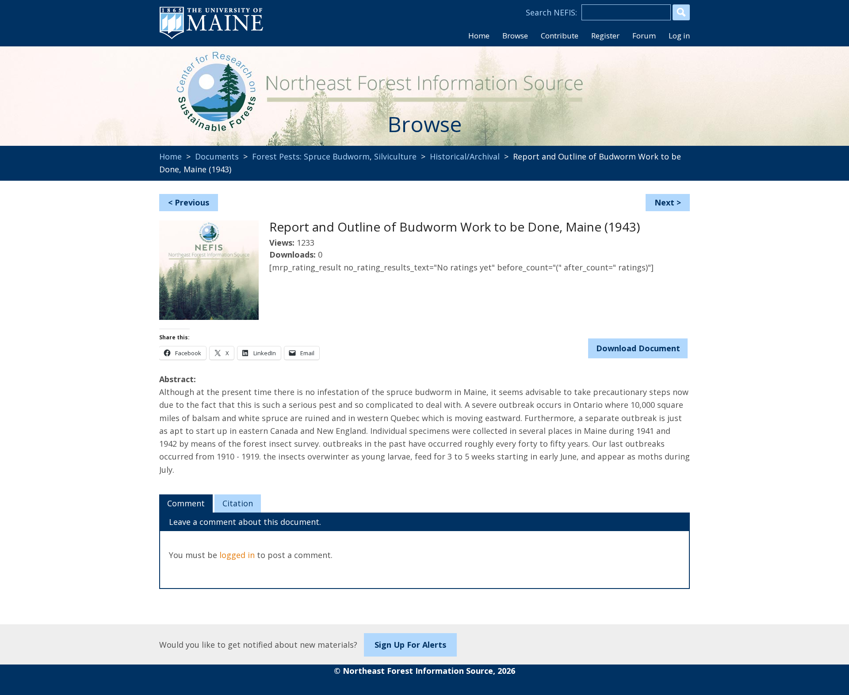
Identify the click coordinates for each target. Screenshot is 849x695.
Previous (192, 202)
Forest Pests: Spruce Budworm (311, 156)
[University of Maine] (211, 38)
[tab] (186, 503)
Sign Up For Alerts (410, 644)
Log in (679, 35)
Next (664, 202)
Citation (237, 503)
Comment (186, 503)
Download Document (638, 348)
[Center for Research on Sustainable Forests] (219, 90)
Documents (217, 156)
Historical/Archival (465, 156)
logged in (237, 555)
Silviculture (395, 156)
